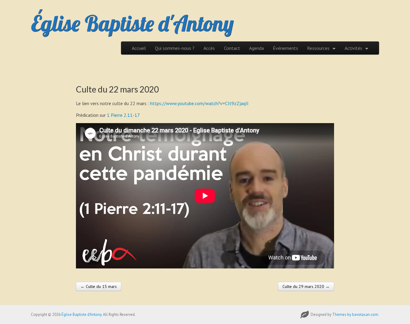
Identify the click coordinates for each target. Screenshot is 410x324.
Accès (209, 48)
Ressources (318, 48)
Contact (232, 48)
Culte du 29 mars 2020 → (306, 286)
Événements (285, 48)
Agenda (256, 48)
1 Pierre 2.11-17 (123, 115)
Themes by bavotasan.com (355, 314)
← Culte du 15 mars (98, 286)
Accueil (139, 48)
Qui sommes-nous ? (174, 48)
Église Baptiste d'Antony (132, 23)
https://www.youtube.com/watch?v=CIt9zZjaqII (199, 103)
